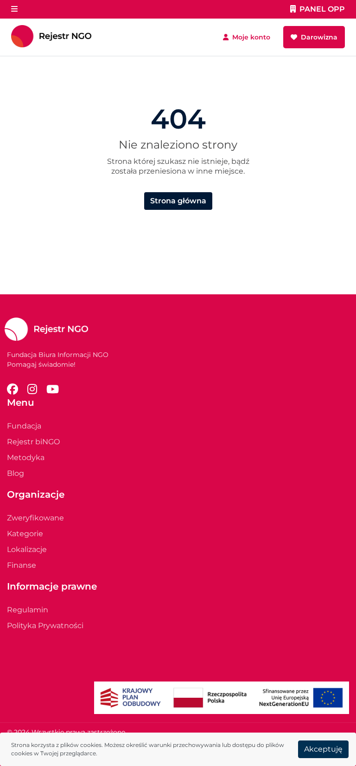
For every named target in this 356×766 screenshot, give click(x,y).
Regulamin (27, 609)
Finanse (21, 565)
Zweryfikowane (35, 517)
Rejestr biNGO (33, 441)
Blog (15, 473)
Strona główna (178, 200)
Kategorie (25, 533)
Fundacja (24, 426)
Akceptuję (323, 749)
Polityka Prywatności (45, 625)
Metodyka (25, 457)
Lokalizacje (27, 549)
